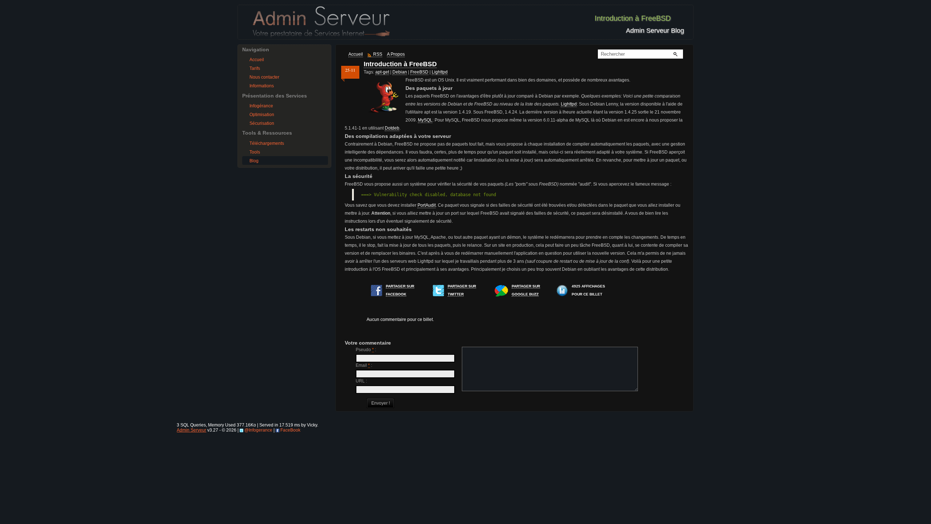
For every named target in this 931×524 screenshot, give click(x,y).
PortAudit (426, 205)
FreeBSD (419, 72)
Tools (254, 152)
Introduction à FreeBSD (400, 64)
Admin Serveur (191, 430)
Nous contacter (264, 77)
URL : (361, 381)
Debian (399, 72)
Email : (364, 365)
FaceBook (290, 430)
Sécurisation (261, 123)
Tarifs (254, 68)
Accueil (256, 59)
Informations (261, 85)
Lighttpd (440, 72)
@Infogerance (258, 430)
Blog (254, 160)
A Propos (396, 54)
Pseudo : (366, 349)
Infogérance (261, 105)
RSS (377, 54)
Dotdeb (392, 128)
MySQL (425, 120)
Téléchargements (266, 143)
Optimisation (261, 114)
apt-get (382, 72)
